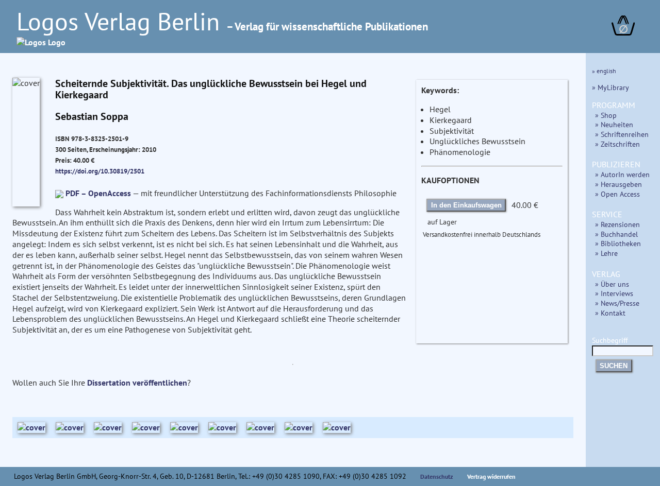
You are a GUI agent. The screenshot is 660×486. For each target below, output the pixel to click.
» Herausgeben (618, 184)
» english (604, 71)
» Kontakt (610, 313)
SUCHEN (614, 366)
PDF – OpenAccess (98, 193)
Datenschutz (436, 476)
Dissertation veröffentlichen (137, 382)
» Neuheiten (614, 124)
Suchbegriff (610, 340)
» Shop (606, 115)
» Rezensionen (617, 224)
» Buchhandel (616, 234)
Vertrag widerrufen (491, 476)
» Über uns (612, 284)
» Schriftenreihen (622, 134)
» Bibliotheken (618, 243)
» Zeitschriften (617, 144)
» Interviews (614, 293)
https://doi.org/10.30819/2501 (99, 171)
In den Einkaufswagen (466, 205)
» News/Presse (617, 303)
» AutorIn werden (622, 174)
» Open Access (617, 194)
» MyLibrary (610, 87)
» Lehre (606, 253)
